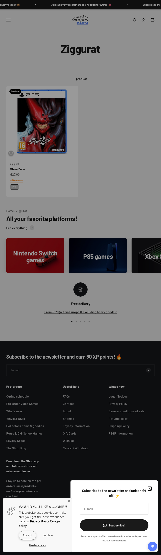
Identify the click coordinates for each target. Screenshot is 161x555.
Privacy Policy (39, 521)
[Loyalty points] (152, 546)
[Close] (150, 488)
